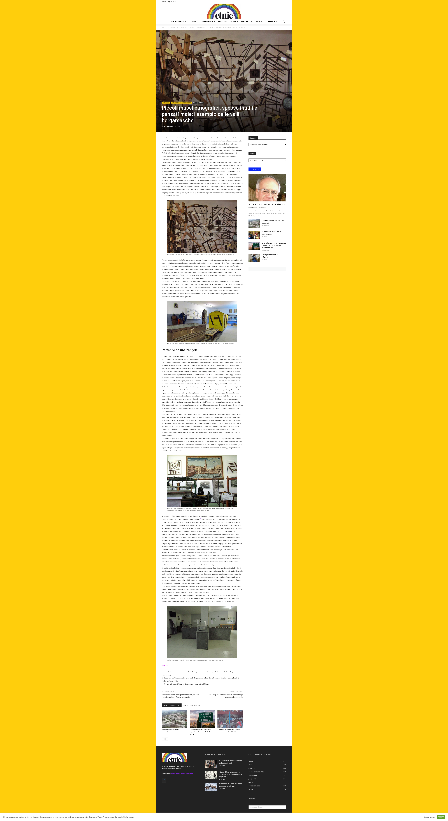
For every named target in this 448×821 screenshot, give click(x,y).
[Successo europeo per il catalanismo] (254, 235)
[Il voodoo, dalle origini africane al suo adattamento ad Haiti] (230, 719)
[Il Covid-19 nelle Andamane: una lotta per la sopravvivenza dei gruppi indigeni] (211, 775)
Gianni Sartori (252, 207)
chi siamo (270, 22)
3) (200, 519)
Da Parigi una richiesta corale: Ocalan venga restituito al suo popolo (226, 696)
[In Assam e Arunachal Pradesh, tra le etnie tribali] (211, 764)
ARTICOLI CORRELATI (171, 705)
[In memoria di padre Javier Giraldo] (267, 187)
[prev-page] (163, 739)
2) (206, 374)
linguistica (207, 22)
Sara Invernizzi (168, 126)
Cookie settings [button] (429, 817)
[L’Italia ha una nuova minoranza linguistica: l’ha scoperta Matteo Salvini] (202, 719)
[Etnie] (224, 11)
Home (164, 27)
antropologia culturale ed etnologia (181, 102)
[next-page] (166, 739)
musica (221, 22)
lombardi (200, 102)
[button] (283, 22)
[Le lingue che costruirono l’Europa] (254, 258)
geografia (246, 22)
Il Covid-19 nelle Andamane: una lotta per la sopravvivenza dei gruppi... (230, 774)
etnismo (193, 22)
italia (194, 102)
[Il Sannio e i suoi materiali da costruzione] (174, 719)
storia (233, 22)
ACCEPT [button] (441, 817)
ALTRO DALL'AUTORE (191, 705)
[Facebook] (164, 780)
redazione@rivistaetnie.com (182, 774)
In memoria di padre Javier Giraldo (266, 204)
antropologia (177, 22)
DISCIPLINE (171, 27)
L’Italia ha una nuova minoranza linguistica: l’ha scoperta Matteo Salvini (201, 732)
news (258, 22)
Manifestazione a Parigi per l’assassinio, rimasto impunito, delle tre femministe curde (180, 696)
